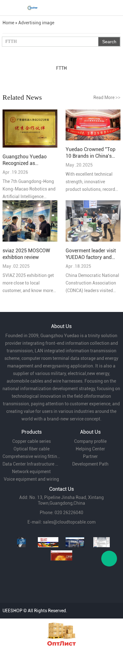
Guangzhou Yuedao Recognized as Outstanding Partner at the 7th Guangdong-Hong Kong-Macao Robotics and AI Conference (28, 160)
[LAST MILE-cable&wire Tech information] (102, 542)
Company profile (90, 441)
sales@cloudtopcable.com (69, 522)
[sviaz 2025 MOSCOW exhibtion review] (30, 221)
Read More (106, 97)
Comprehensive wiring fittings (31, 456)
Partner (90, 456)
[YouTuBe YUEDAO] (21, 542)
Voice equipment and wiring (31, 479)
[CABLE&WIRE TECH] (48, 542)
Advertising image (36, 22)
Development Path (90, 463)
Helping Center (90, 448)
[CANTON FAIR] (61, 555)
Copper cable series (31, 441)
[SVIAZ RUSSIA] (75, 542)
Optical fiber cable (32, 448)
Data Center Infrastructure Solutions (31, 463)
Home (8, 22)
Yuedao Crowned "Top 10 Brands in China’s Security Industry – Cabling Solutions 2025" (93, 152)
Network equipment (31, 471)
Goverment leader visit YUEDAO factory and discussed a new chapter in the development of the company (91, 254)
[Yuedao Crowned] (93, 125)
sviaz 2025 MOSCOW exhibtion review (26, 254)
